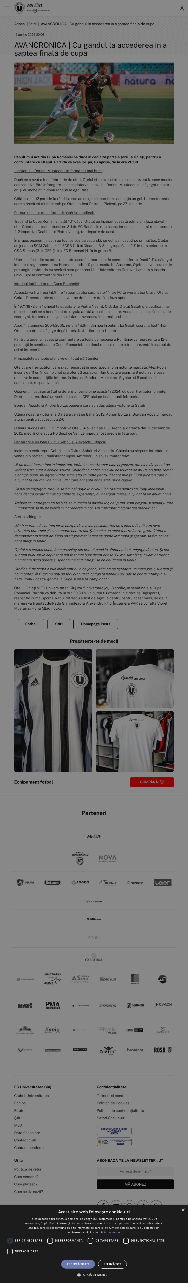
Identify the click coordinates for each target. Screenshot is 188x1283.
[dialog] (94, 1244)
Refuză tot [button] (112, 1264)
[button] (94, 1275)
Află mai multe (110, 1232)
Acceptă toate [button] (77, 1264)
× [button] (183, 1210)
